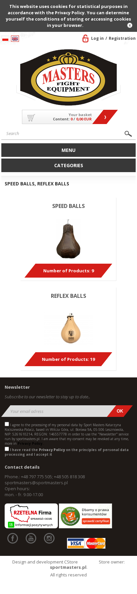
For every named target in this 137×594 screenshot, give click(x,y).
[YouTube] (31, 538)
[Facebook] (13, 538)
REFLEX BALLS (68, 296)
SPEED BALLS (68, 206)
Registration (122, 38)
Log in (97, 38)
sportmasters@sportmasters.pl (36, 483)
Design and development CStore (45, 562)
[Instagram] (49, 538)
